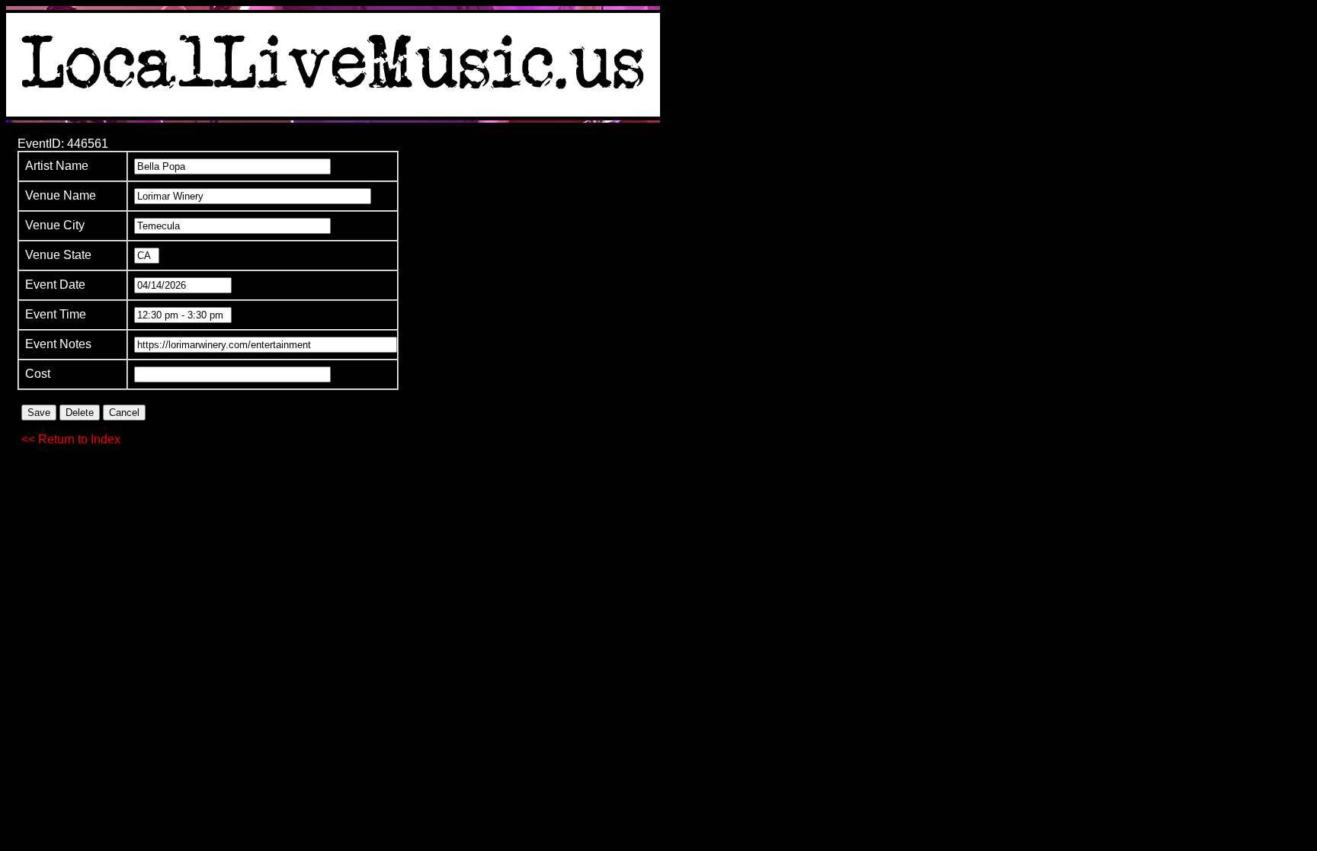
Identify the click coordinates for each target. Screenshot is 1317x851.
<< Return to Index (70, 439)
